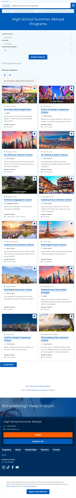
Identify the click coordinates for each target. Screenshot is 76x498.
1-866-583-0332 (11, 426)
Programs (6, 449)
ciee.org (5, 1)
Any (5, 50)
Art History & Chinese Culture (18, 155)
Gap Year (44, 390)
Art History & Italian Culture (54, 155)
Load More (8, 365)
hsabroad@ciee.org (12, 429)
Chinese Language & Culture (18, 200)
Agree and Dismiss (38, 492)
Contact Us (38, 441)
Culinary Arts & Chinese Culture (56, 200)
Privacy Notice (11, 486)
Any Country (8, 37)
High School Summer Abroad (22, 421)
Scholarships (31, 449)
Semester (34, 390)
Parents (56, 449)
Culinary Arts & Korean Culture (19, 244)
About (18, 449)
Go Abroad (6, 11)
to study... (5, 40)
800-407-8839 (9, 462)
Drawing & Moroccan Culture (18, 289)
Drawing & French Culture (53, 244)
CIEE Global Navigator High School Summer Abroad (58, 11)
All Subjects (8, 44)
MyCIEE (3, 455)
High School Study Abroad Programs (24, 11)
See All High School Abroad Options (38, 386)
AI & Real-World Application (17, 109)
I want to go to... (7, 34)
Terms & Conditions (30, 486)
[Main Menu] (73, 5)
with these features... (9, 47)
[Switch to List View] (10, 75)
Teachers (45, 449)
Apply (38, 435)
